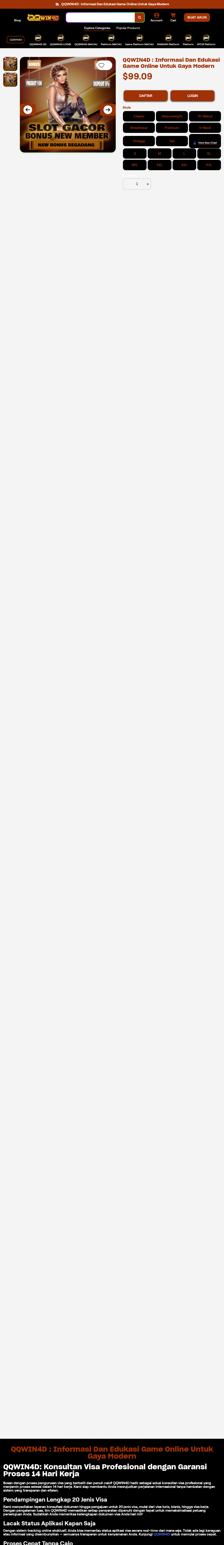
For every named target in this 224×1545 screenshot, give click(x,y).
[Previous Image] (28, 110)
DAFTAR (145, 96)
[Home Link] (43, 17)
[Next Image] (108, 110)
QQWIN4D (162, 1534)
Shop (17, 20)
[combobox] (100, 17)
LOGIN (192, 96)
